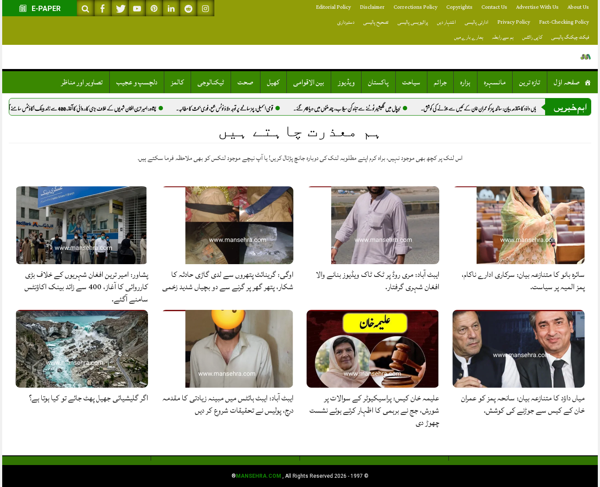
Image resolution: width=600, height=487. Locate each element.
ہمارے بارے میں (468, 37)
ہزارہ (465, 82)
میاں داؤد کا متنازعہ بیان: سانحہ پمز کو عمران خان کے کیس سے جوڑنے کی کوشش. (497, 108)
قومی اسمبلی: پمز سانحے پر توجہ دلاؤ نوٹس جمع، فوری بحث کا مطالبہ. (241, 108)
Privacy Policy (513, 22)
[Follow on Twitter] (120, 8)
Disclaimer (372, 7)
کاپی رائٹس (532, 37)
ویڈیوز (346, 82)
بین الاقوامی (308, 82)
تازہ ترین (529, 82)
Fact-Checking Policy (564, 22)
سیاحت (411, 82)
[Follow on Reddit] (188, 8)
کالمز (177, 82)
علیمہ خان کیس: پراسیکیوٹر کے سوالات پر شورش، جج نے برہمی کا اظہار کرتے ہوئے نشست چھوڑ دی (374, 410)
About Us (578, 7)
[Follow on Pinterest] (154, 8)
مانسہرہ (495, 82)
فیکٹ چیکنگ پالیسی (570, 37)
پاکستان (378, 82)
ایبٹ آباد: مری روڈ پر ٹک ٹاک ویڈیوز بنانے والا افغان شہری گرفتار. (377, 280)
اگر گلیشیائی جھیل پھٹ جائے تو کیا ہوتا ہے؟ (88, 398)
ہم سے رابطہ (502, 37)
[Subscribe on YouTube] (137, 8)
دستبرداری (345, 22)
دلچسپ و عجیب (136, 82)
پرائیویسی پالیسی (413, 22)
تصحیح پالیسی (376, 22)
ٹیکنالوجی (211, 82)
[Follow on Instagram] (205, 8)
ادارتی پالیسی (476, 22)
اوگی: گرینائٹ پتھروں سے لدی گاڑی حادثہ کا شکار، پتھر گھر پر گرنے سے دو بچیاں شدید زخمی (227, 280)
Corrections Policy (415, 7)
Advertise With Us (537, 7)
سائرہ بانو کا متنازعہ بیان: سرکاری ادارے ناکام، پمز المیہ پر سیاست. (523, 280)
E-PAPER (45, 8)
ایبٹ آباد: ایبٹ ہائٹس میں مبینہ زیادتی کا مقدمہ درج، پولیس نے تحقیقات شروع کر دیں (228, 404)
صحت (245, 82)
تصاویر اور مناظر (82, 82)
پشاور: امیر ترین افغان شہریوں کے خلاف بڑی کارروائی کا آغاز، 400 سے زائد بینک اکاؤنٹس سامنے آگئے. (94, 108)
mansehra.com (258, 476)
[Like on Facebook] (103, 8)
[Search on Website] (85, 8)
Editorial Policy (333, 7)
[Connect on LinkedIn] (171, 8)
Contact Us (494, 7)
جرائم (440, 82)
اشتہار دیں (446, 22)
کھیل (273, 82)
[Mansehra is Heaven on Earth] (585, 56)
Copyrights (459, 7)
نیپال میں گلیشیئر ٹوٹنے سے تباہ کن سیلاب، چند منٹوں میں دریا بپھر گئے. (364, 108)
